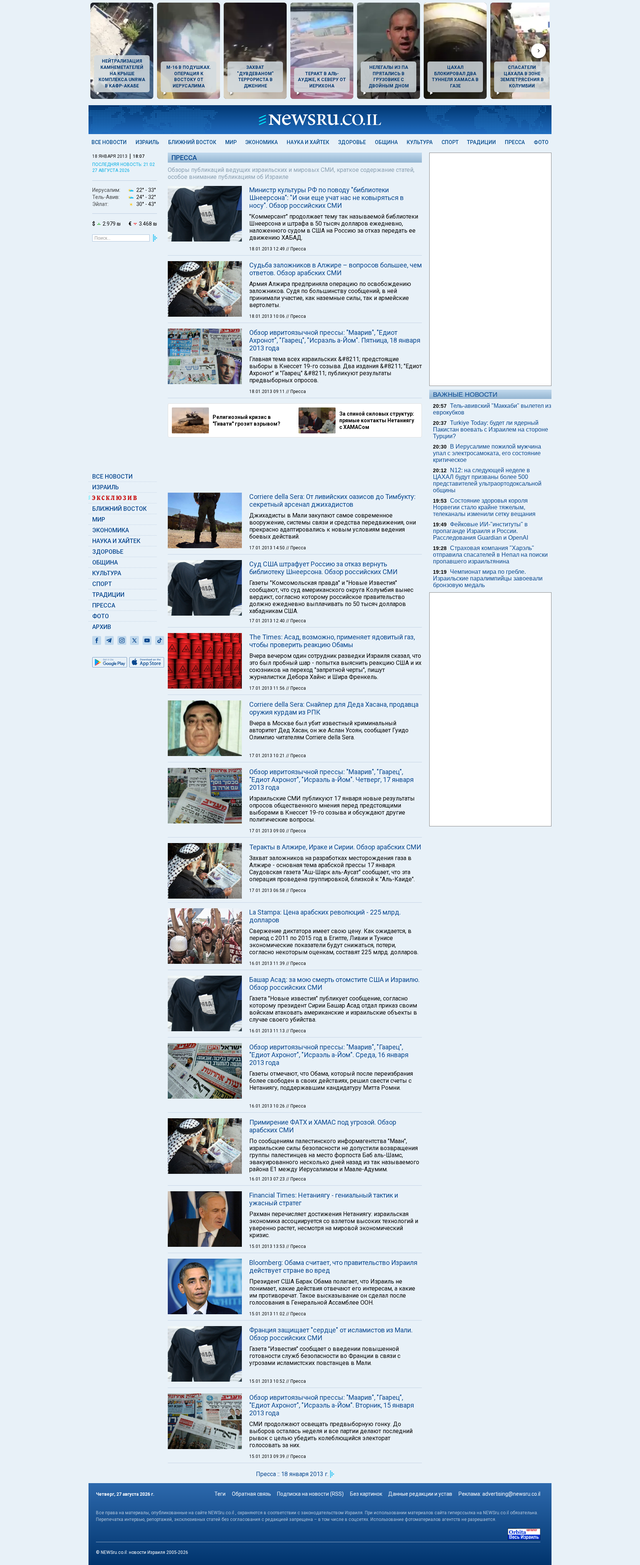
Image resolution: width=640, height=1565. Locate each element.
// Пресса (296, 249)
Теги (220, 1494)
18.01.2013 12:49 (267, 249)
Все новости (109, 142)
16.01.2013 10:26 (267, 1106)
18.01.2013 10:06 (267, 316)
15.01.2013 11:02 (267, 1313)
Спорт (450, 142)
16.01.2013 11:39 (267, 963)
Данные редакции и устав (420, 1494)
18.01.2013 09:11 (267, 391)
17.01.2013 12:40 (267, 620)
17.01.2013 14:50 (267, 547)
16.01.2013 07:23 (267, 1179)
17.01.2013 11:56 (267, 688)
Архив (101, 626)
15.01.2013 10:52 (267, 1381)
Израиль (147, 142)
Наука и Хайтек (308, 142)
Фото (541, 142)
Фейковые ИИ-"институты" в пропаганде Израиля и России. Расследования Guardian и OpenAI (480, 531)
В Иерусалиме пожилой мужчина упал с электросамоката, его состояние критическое (487, 453)
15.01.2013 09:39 (267, 1456)
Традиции (481, 142)
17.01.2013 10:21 (267, 755)
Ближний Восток (192, 142)
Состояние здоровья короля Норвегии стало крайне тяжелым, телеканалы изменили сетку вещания (484, 507)
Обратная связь (251, 1494)
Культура (420, 142)
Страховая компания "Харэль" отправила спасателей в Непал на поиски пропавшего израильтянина (490, 555)
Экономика (261, 142)
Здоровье (352, 142)
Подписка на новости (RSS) (310, 1494)
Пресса (515, 142)
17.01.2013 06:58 (267, 890)
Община (386, 142)
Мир (231, 142)
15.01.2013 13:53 (267, 1246)
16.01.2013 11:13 (267, 1030)
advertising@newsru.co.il (511, 1494)
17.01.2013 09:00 (267, 830)
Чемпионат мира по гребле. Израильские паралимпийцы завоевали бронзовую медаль (488, 578)
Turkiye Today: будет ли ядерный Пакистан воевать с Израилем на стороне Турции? (490, 429)
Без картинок (366, 1494)
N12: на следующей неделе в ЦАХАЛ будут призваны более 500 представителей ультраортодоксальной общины (487, 480)
